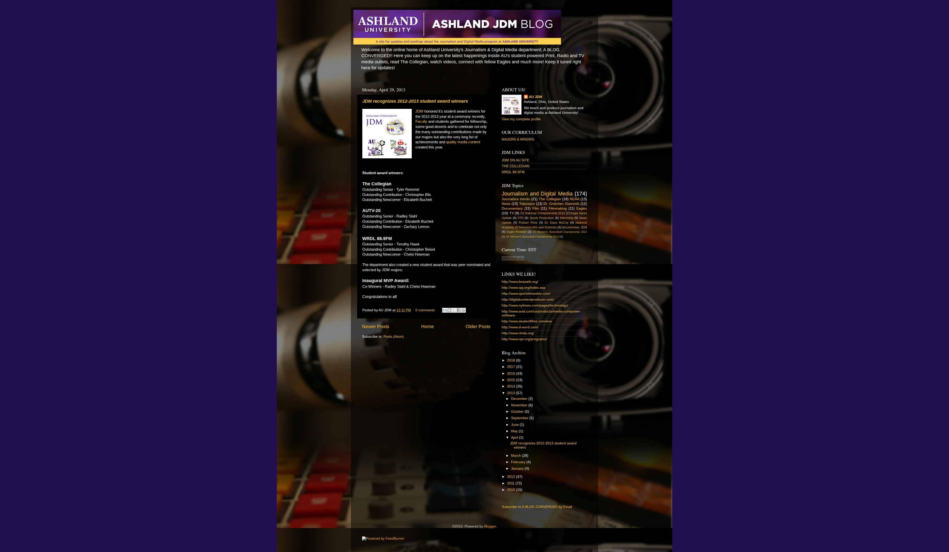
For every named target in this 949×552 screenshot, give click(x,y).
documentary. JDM (574, 227)
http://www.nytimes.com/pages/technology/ (535, 305)
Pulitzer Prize (528, 222)
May (515, 431)
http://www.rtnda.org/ (518, 333)
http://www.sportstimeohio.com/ (526, 293)
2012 (511, 477)
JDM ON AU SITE (515, 160)
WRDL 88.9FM (513, 172)
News (506, 204)
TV (511, 213)
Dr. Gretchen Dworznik (561, 204)
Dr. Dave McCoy (556, 222)
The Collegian (550, 199)
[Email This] (444, 310)
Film (535, 208)
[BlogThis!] (449, 310)
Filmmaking (558, 208)
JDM (419, 111)
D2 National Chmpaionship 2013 (542, 213)
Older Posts (478, 326)
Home (427, 326)
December (519, 399)
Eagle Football (517, 232)
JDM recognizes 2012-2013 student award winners (415, 101)
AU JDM (535, 97)
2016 (511, 373)
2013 (511, 393)
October (518, 411)
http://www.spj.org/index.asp (523, 287)
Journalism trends (516, 199)
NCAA (574, 199)
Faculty (421, 121)
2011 (511, 483)
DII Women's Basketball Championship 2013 (532, 236)
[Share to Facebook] (458, 310)
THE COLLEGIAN (515, 166)
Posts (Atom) (394, 336)
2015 (511, 380)
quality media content (463, 142)
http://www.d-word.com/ (520, 327)
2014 (511, 386)
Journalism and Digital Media (537, 194)
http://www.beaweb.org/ (520, 282)
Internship (566, 218)
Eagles (581, 208)
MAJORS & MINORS (518, 139)
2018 (511, 360)
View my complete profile (521, 119)
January (518, 468)
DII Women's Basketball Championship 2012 (560, 231)
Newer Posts (375, 326)
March (516, 455)
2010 (511, 490)
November (519, 405)
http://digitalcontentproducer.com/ (528, 299)
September (520, 418)
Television (527, 204)
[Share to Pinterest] (463, 310)
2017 (511, 367)
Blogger (490, 526)
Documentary (512, 208)
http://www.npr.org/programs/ (524, 339)
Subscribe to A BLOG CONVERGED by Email (537, 507)
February (518, 462)
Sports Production (542, 218)
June (515, 425)
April (515, 437)
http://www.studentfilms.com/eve (527, 321)
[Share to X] (454, 310)
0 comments (425, 310)
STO (520, 218)
